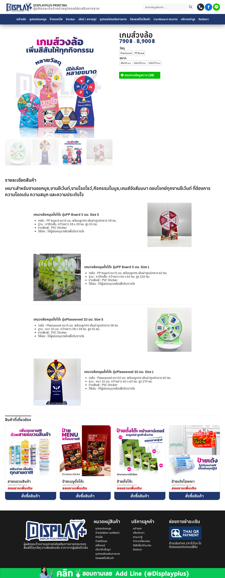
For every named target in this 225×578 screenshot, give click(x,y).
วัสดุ (122, 48)
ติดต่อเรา (203, 19)
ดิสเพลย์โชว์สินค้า (140, 19)
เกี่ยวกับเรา (138, 532)
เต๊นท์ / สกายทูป (87, 19)
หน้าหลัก (21, 19)
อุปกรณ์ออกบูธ (37, 19)
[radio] (126, 53)
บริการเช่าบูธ (188, 19)
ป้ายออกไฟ (56, 19)
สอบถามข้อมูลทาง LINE (139, 75)
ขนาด (123, 58)
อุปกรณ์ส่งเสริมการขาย (113, 19)
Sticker (70, 19)
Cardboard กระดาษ (166, 19)
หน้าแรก (137, 528)
